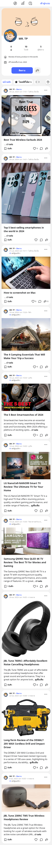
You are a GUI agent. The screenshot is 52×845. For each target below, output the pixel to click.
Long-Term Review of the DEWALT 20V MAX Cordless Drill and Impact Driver (24, 743)
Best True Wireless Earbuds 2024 (23, 139)
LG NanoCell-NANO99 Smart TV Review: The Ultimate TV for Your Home (23, 487)
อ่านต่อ (9, 144)
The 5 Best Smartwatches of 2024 (23, 414)
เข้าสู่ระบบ (45, 3)
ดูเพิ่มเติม (35, 505)
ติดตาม (22, 70)
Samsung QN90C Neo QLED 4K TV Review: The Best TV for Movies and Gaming (25, 562)
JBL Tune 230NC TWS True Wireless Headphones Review (24, 817)
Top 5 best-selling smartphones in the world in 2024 (24, 229)
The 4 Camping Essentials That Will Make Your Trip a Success (24, 356)
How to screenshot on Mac (20, 292)
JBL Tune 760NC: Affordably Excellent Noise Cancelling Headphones (25, 662)
